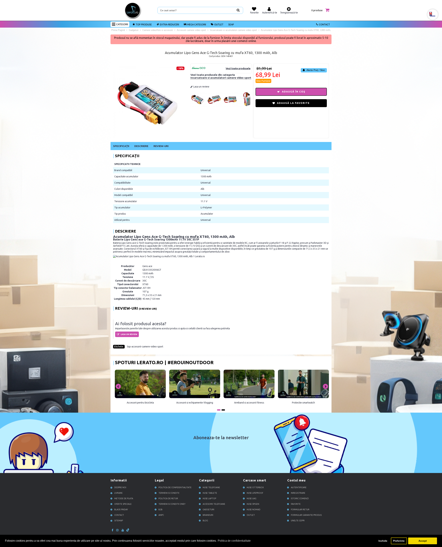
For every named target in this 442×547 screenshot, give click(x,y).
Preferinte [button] (399, 540)
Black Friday (121, 510)
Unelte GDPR (298, 521)
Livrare (118, 493)
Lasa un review (201, 86)
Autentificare (298, 487)
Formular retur (300, 510)
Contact (324, 24)
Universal (206, 170)
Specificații (121, 146)
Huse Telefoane (211, 487)
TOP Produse (144, 24)
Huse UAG (251, 498)
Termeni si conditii (168, 493)
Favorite (296, 504)
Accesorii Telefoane (214, 504)
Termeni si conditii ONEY (171, 504)
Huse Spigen (253, 504)
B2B (160, 510)
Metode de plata (123, 498)
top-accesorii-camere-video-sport (145, 346)
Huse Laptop (209, 498)
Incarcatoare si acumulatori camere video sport (220, 77)
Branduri (208, 515)
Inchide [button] (382, 540)
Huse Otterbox (255, 487)
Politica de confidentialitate (174, 487)
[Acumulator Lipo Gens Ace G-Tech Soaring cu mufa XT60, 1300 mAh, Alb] (198, 106)
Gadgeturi (208, 510)
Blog (205, 521)
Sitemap (118, 521)
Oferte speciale (123, 504)
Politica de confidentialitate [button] (234, 540)
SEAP (231, 24)
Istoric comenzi (300, 498)
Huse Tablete (210, 493)
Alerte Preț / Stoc (315, 70)
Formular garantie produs (306, 515)
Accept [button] (423, 540)
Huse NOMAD (253, 510)
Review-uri (161, 146)
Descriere (141, 146)
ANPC (161, 515)
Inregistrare (298, 493)
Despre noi (120, 487)
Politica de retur (168, 498)
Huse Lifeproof (255, 493)
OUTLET (218, 24)
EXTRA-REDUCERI (169, 24)
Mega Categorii (196, 24)
